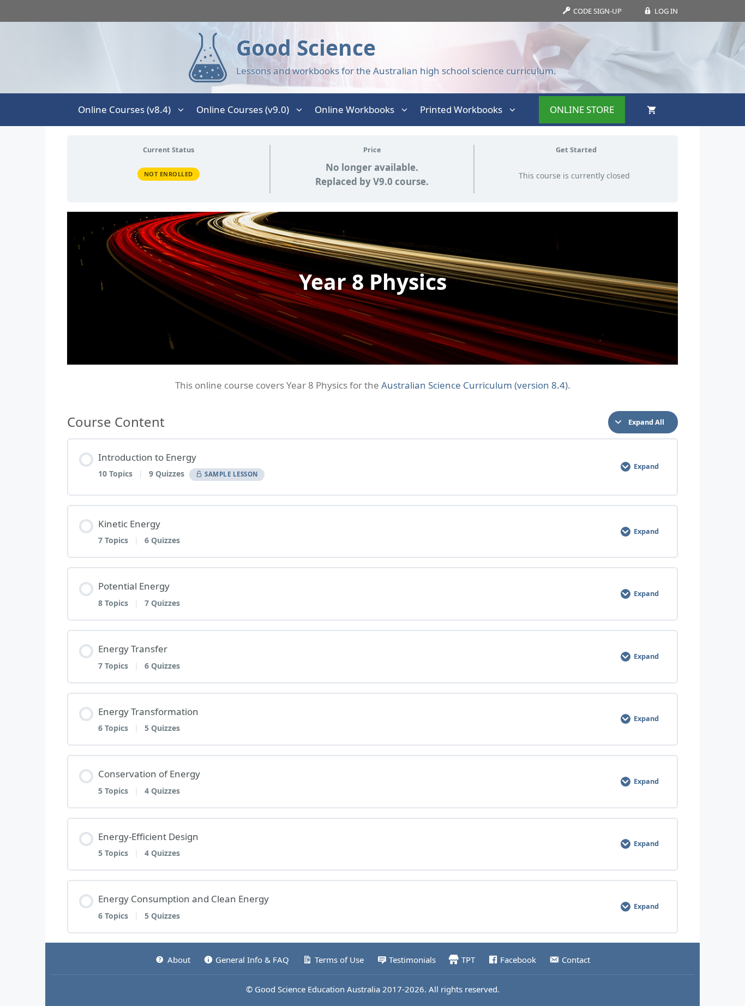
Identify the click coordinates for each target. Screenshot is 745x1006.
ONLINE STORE (582, 109)
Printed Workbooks (461, 109)
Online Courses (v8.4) (124, 109)
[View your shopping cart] (651, 109)
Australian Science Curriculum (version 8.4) (474, 385)
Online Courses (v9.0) (242, 109)
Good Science (306, 47)
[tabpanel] (372, 302)
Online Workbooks (354, 109)
